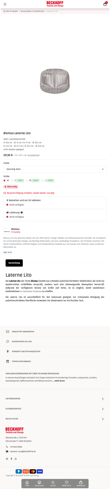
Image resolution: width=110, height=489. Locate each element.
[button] (59, 380)
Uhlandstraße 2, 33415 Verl (16, 437)
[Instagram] (7, 459)
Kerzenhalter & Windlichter (32, 11)
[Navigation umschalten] (5, 4)
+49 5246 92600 (16, 447)
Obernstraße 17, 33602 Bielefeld (18, 441)
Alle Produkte (12, 11)
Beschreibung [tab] (14, 263)
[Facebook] (11, 458)
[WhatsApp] (16, 459)
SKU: (5, 252)
